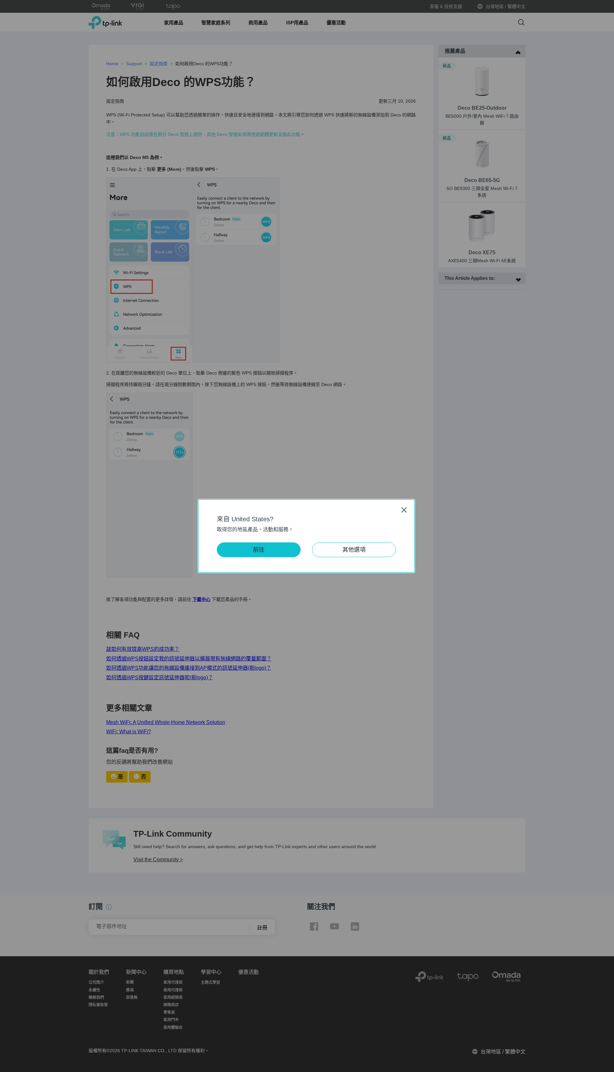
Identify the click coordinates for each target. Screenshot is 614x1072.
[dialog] (307, 536)
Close (404, 510)
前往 (258, 550)
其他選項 (354, 550)
